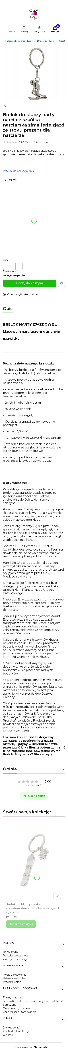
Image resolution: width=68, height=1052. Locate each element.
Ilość (6, 260)
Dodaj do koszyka (29, 283)
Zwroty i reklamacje (15, 959)
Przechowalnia (12, 982)
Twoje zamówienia (14, 974)
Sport (62, 40)
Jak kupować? (12, 1027)
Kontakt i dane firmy (16, 1031)
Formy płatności (13, 997)
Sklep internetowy (30, 1047)
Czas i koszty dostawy (17, 1008)
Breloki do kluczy (46, 40)
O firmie (8, 1034)
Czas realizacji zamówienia (19, 1012)
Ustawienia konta (14, 978)
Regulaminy (10, 952)
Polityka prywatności (16, 955)
